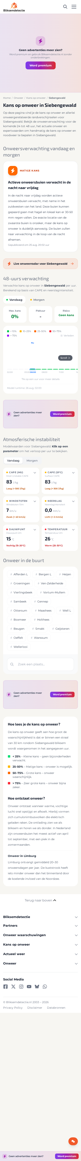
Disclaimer (34, 1007)
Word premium (40, 65)
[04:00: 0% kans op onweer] (21, 358)
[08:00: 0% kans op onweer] (44, 358)
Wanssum (41, 638)
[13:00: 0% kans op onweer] (72, 358)
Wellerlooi (21, 647)
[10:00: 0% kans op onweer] (55, 358)
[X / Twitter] (13, 986)
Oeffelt (18, 638)
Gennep (42, 601)
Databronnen (56, 1007)
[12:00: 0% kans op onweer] (67, 358)
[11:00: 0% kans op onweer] (61, 358)
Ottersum (20, 610)
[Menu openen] (74, 7)
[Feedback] (73, 1141)
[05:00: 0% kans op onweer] (26, 358)
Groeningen (22, 583)
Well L (67, 610)
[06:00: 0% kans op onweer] (32, 358)
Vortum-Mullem (54, 592)
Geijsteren (62, 628)
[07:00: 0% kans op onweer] (38, 358)
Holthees (43, 619)
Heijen (66, 574)
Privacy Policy (13, 1007)
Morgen (32, 460)
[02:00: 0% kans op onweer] (9, 358)
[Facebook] (5, 986)
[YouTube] (29, 986)
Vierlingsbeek (23, 592)
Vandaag (13, 460)
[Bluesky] (37, 986)
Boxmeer (20, 619)
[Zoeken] (65, 7)
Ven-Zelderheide (52, 583)
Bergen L (45, 574)
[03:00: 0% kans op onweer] (15, 358)
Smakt (39, 628)
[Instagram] (21, 986)
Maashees (45, 610)
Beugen (19, 628)
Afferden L (21, 574)
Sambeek (20, 601)
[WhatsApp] (44, 986)
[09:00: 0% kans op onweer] (49, 358)
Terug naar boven (38, 900)
